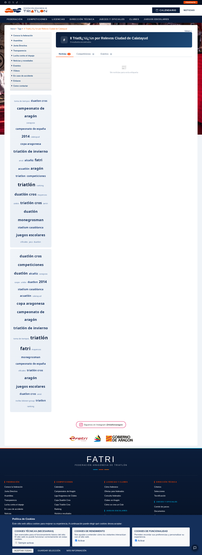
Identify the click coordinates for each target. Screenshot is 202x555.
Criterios (157, 487)
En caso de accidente (23, 76)
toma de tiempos (22, 101)
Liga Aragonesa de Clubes (65, 496)
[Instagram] (9, 2)
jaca (31, 242)
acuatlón (24, 168)
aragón (37, 168)
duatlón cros (25, 194)
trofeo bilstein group (25, 400)
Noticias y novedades (23, 61)
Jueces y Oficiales (112, 19)
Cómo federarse (111, 487)
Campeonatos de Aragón (64, 491)
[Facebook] (5, 2)
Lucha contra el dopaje (23, 56)
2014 (26, 136)
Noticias (189, 10)
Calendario (168, 10)
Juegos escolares (156, 19)
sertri (45, 203)
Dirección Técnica (82, 19)
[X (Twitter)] (13, 2)
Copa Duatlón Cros (62, 500)
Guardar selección (49, 551)
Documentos (159, 511)
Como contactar (20, 86)
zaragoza (30, 122)
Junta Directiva (20, 46)
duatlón (31, 211)
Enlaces (17, 81)
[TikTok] (17, 2)
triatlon (21, 176)
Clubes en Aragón (111, 500)
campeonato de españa (31, 128)
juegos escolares (30, 235)
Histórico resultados (62, 513)
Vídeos (16, 71)
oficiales (24, 242)
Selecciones (159, 491)
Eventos (17, 66)
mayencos (42, 194)
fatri (38, 160)
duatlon (37, 242)
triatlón (26, 184)
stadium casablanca (30, 227)
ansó (21, 160)
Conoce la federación (23, 35)
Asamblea (17, 40)
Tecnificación (159, 496)
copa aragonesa (30, 144)
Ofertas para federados (114, 491)
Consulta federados (112, 496)
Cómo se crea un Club (113, 505)
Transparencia (19, 51)
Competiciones (37, 19)
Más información (76, 551)
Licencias (58, 19)
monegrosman (30, 219)
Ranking (57, 509)
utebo (16, 203)
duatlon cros (39, 101)
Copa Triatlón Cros (62, 505)
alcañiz (29, 160)
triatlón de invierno (30, 151)
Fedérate (190, 2)
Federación (14, 19)
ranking (40, 185)
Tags (19, 29)
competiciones (36, 176)
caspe (17, 282)
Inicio (12, 29)
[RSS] (23, 2)
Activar (81, 540)
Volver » (188, 31)
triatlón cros (31, 202)
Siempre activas (26, 543)
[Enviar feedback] (194, 547)
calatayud (35, 136)
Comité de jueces (161, 507)
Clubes (134, 19)
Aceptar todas (22, 551)
